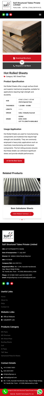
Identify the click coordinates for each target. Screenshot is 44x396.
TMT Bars (4, 352)
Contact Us (5, 307)
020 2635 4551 (27, 275)
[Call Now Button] (5, 391)
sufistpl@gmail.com (29, 277)
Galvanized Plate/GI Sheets (10, 356)
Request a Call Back (23, 66)
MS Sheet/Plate (6, 339)
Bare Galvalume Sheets (22, 208)
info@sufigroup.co (13, 277)
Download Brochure (23, 58)
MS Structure (5, 335)
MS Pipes (4, 332)
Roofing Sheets (6, 342)
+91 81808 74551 (13, 275)
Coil (2, 345)
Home (3, 297)
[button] (40, 14)
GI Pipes (4, 349)
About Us (4, 300)
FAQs (3, 303)
